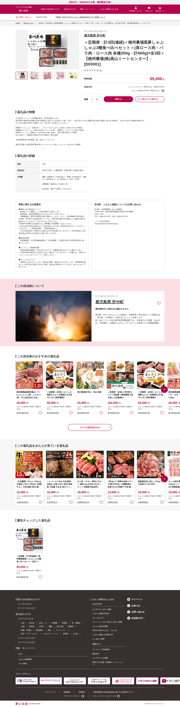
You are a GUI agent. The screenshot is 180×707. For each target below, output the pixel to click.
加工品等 (60, 626)
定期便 (65, 634)
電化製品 (39, 630)
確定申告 (95, 654)
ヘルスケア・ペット (50, 634)
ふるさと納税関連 (25, 659)
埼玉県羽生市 (52, 502)
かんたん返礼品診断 (100, 626)
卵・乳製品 (76, 623)
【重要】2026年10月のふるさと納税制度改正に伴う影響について (80, 17)
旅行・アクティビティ (29, 634)
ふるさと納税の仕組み (101, 613)
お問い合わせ (138, 612)
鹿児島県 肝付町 (95, 35)
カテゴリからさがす (25, 619)
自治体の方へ (138, 618)
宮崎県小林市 (113, 502)
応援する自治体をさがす (50, 9)
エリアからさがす (25, 604)
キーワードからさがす (26, 608)
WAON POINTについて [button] (163, 90)
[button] (164, 389)
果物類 (54, 623)
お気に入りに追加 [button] (40, 413)
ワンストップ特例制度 (101, 649)
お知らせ (135, 605)
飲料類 (31, 626)
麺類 (50, 626)
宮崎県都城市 (143, 502)
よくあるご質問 (98, 639)
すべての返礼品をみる (90, 427)
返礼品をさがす (70, 9)
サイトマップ (50, 692)
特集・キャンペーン (87, 9)
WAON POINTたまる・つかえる (104, 630)
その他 (75, 634)
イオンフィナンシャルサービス (104, 696)
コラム (20, 654)
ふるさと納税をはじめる (109, 9)
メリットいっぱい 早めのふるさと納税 (107, 622)
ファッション (61, 630)
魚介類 (31, 623)
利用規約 (81, 692)
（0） (101, 70)
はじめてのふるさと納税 (101, 609)
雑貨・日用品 (26, 630)
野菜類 (64, 623)
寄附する (118, 99)
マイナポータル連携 (100, 658)
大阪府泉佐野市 (23, 502)
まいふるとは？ (98, 618)
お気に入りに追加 (159, 303)
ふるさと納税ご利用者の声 (102, 635)
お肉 (22, 623)
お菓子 (41, 626)
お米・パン (43, 623)
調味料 (70, 626)
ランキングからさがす (26, 638)
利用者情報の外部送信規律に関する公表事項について (113, 692)
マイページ (136, 599)
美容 (49, 630)
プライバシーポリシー (72, 696)
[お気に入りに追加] (159, 303)
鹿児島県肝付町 (23, 413)
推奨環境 (66, 692)
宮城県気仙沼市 (83, 502)
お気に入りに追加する (149, 99)
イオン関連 (22, 664)
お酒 (22, 626)
